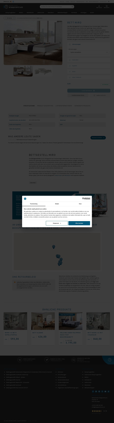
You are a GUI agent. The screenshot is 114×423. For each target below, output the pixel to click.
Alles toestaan (79, 223)
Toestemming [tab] (33, 203)
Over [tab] (80, 203)
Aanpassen (56, 223)
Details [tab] (57, 203)
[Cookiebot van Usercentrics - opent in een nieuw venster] (83, 199)
